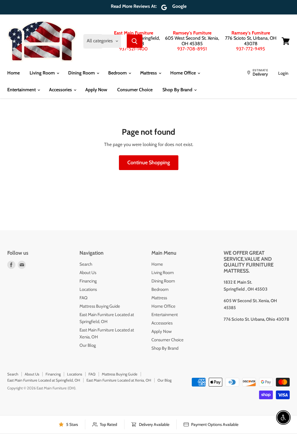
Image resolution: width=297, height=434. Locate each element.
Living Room (43, 73)
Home (13, 73)
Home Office (183, 73)
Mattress (149, 73)
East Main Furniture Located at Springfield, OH (43, 380)
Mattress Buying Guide (99, 306)
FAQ (83, 297)
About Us (87, 272)
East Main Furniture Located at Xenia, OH (118, 380)
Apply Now (96, 89)
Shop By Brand (177, 89)
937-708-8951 (192, 49)
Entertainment (22, 89)
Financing (88, 281)
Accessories (61, 89)
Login (283, 73)
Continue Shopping (148, 162)
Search (85, 264)
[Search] (134, 41)
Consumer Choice (135, 89)
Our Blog (87, 345)
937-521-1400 (133, 49)
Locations (88, 289)
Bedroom (118, 73)
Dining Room (82, 73)
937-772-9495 (250, 49)
